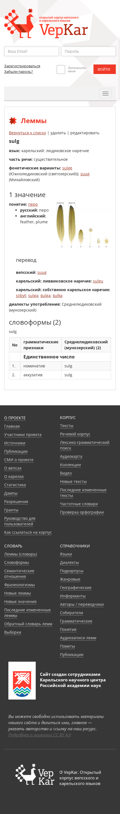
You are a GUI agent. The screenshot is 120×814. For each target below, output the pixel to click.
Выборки (12, 632)
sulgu (98, 281)
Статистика (15, 484)
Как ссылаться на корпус (28, 532)
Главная (12, 426)
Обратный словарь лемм (28, 623)
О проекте (15, 417)
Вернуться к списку (27, 132)
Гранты (11, 510)
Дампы (11, 493)
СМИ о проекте (18, 459)
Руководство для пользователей (19, 521)
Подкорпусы (71, 570)
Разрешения (16, 501)
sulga (33, 295)
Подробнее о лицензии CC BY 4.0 (39, 735)
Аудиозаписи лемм (78, 637)
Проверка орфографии (82, 512)
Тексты (66, 425)
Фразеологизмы (19, 584)
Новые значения (20, 601)
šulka (58, 295)
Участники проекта (23, 434)
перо (33, 204)
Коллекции (70, 464)
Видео (66, 473)
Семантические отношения (19, 573)
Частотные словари (79, 503)
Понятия (68, 629)
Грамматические (76, 621)
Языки (66, 554)
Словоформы (16, 562)
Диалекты (69, 562)
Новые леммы (17, 593)
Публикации (16, 451)
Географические (76, 587)
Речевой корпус (75, 434)
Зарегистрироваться (22, 65)
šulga (45, 295)
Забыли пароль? (18, 71)
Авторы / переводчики (82, 604)
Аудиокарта (71, 456)
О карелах (14, 476)
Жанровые (70, 579)
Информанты (73, 595)
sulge (67, 168)
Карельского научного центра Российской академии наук (73, 682)
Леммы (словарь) (20, 554)
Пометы (67, 646)
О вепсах (12, 468)
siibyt (21, 295)
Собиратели (71, 612)
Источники (14, 443)
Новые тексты (73, 481)
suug (85, 173)
